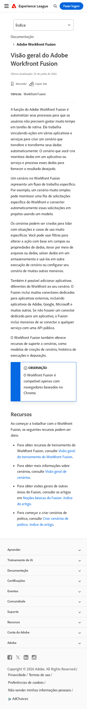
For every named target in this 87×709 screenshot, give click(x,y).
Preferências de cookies (26, 682)
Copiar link (41, 83)
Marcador (21, 83)
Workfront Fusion (35, 94)
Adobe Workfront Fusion (36, 44)
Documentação (22, 36)
